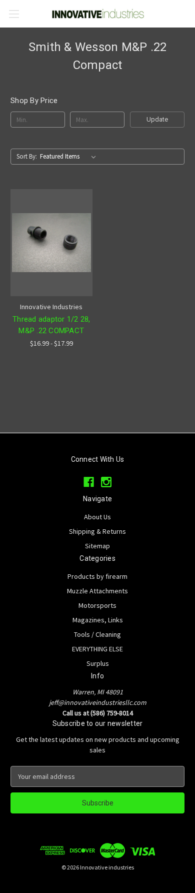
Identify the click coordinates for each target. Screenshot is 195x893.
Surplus (97, 663)
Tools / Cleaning (97, 634)
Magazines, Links (97, 619)
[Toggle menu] (14, 14)
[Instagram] (106, 482)
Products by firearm (98, 576)
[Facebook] (89, 482)
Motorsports (97, 605)
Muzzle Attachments (97, 590)
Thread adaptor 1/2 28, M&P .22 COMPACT (51, 325)
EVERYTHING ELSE (97, 648)
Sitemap (97, 545)
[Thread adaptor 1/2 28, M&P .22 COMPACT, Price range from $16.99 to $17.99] (51, 243)
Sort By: (26, 156)
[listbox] (70, 156)
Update (157, 119)
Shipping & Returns (97, 531)
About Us (97, 516)
